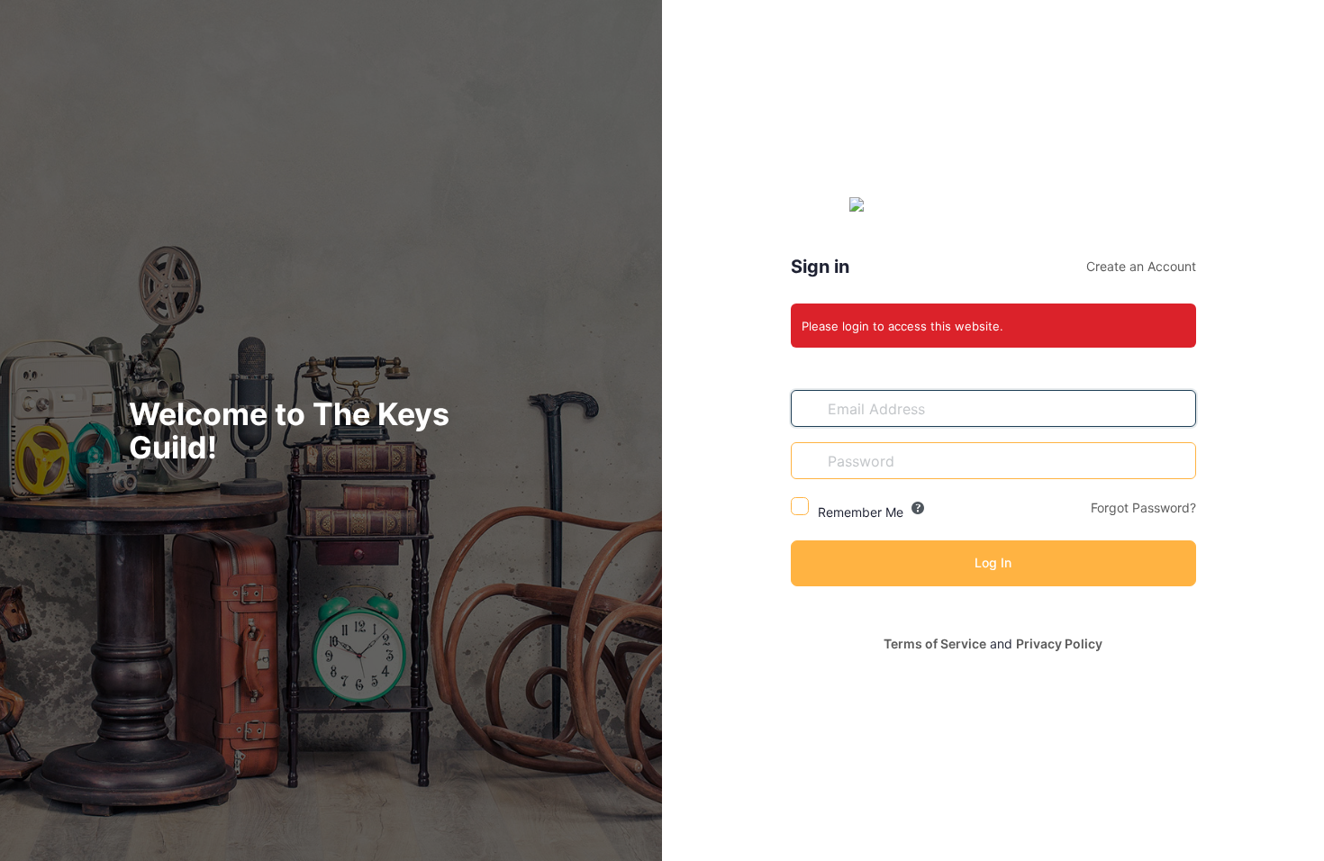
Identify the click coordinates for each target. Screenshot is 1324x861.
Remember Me (860, 512)
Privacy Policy (1059, 643)
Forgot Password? (1143, 507)
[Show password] (1178, 460)
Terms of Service (935, 643)
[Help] (918, 508)
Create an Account (1141, 266)
